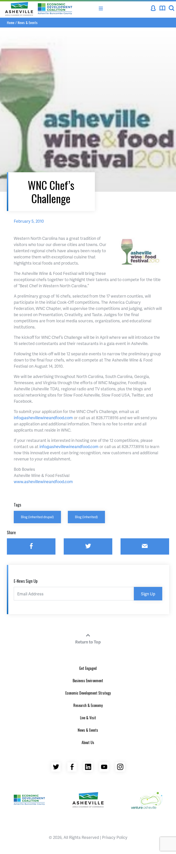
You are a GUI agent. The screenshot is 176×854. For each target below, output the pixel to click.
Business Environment (88, 680)
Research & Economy (88, 705)
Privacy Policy (114, 837)
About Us (88, 742)
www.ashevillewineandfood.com (43, 481)
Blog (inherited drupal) (37, 517)
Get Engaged (88, 668)
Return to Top (88, 642)
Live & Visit (88, 717)
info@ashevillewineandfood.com (43, 417)
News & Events (28, 22)
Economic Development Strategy (88, 693)
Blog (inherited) (86, 517)
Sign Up (148, 594)
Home (10, 22)
